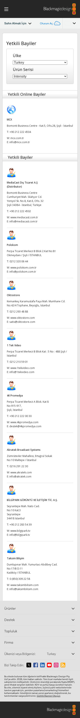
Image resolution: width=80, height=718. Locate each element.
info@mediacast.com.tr (23, 221)
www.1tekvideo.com (22, 368)
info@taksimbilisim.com (23, 589)
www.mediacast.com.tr (24, 217)
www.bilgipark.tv (20, 531)
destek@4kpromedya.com (25, 426)
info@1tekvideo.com (21, 372)
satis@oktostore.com (22, 322)
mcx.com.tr (17, 138)
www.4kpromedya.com (24, 422)
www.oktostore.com (22, 318)
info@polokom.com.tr (22, 271)
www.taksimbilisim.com (24, 585)
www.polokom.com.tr (23, 267)
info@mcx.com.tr (19, 142)
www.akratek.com (21, 472)
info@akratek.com (20, 476)
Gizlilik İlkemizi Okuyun (48, 695)
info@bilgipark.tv (19, 535)
